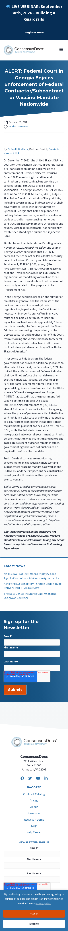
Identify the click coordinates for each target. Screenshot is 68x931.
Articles (12, 126)
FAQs (34, 826)
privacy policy (43, 903)
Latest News (22, 126)
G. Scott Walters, (18, 149)
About (34, 807)
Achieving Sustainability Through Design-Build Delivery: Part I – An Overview (32, 586)
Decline (34, 924)
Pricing (34, 801)
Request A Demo (34, 820)
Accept (34, 914)
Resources (34, 813)
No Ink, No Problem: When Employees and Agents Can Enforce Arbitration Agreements (31, 576)
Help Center (34, 832)
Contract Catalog (34, 794)
